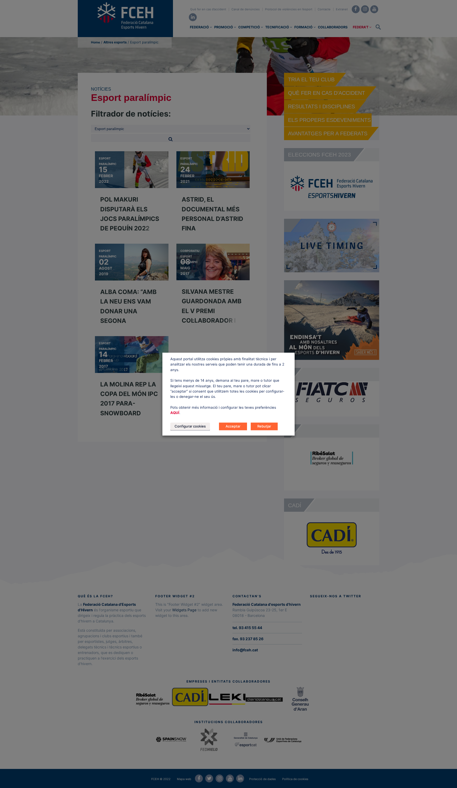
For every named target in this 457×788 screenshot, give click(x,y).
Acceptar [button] (233, 426)
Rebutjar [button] (264, 426)
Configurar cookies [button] (190, 426)
